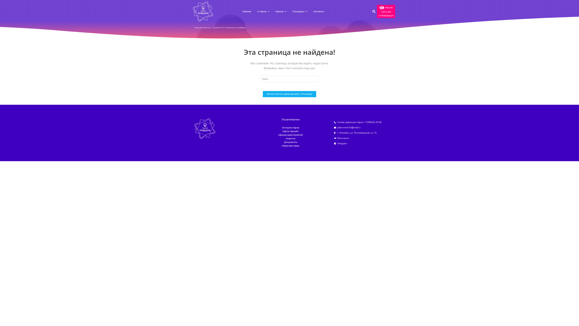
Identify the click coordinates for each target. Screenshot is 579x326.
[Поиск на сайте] (289, 78)
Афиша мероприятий (290, 135)
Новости (290, 138)
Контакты (318, 11)
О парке (261, 11)
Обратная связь (290, 145)
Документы (290, 142)
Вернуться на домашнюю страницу (289, 94)
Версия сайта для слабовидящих (386, 11)
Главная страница (203, 27)
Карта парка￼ (291, 131)
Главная (246, 11)
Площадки (298, 11)
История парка (290, 127)
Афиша (279, 11)
